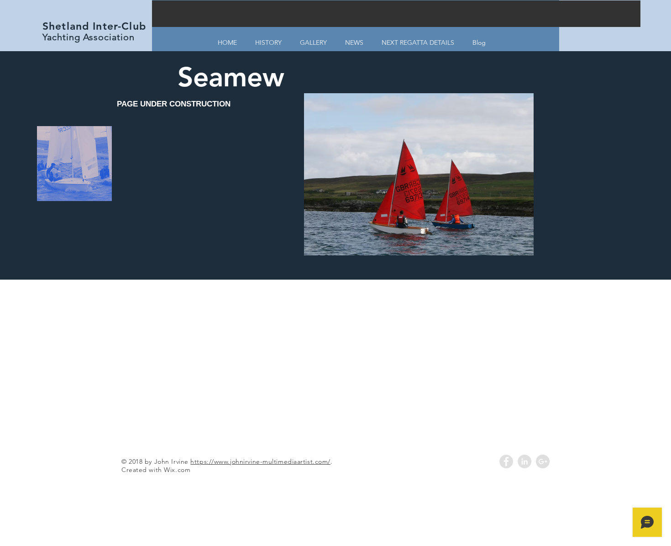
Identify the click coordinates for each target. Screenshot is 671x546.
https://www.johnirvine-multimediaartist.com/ (260, 461)
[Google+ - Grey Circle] (543, 461)
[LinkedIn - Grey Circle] (524, 461)
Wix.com (177, 470)
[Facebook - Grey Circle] (506, 461)
